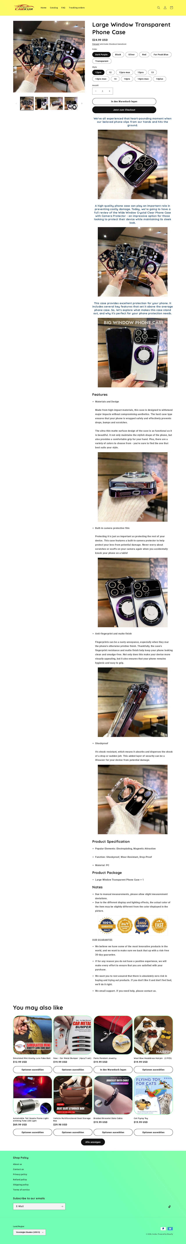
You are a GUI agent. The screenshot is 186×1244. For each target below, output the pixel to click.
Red (144, 54)
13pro (141, 72)
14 (115, 79)
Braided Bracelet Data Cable (108, 1118)
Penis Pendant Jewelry (105, 1058)
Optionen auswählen (33, 1069)
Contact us (18, 1169)
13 (152, 72)
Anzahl (95, 85)
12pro (98, 72)
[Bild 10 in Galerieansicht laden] (71, 103)
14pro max (143, 79)
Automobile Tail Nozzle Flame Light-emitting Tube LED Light (31, 1119)
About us (17, 1164)
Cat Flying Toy (141, 1118)
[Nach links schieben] (16, 103)
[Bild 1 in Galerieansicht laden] (26, 103)
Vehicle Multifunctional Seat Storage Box (72, 1119)
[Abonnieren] (62, 1206)
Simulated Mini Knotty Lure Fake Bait (32, 1058)
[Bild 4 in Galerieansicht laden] (56, 103)
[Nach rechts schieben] (82, 103)
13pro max (100, 79)
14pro (127, 79)
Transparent (101, 61)
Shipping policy (21, 1184)
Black (118, 54)
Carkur (154, 1234)
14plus (159, 79)
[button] (158, 7)
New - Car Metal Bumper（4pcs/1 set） (72, 1058)
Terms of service (21, 1190)
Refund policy (20, 1179)
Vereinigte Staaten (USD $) (28, 1232)
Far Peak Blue (161, 54)
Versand (95, 44)
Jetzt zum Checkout (124, 110)
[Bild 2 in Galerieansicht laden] (41, 103)
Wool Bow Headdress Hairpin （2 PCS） (153, 1058)
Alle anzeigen (93, 1142)
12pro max (124, 72)
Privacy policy (20, 1174)
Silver (131, 54)
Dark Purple (101, 54)
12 (110, 72)
